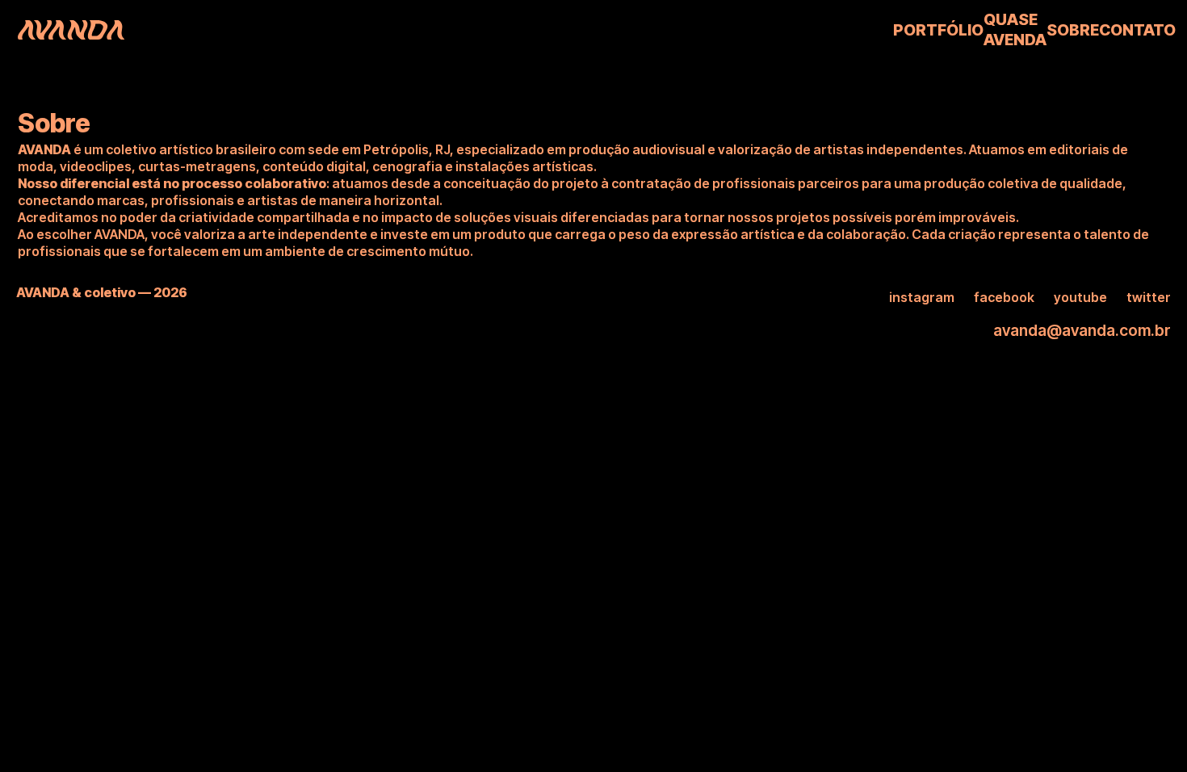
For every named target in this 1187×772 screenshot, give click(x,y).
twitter (1148, 297)
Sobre (1072, 30)
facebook (1004, 297)
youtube (1080, 297)
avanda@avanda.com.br (1082, 330)
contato (1137, 30)
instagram (921, 297)
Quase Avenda (1015, 29)
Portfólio (938, 30)
